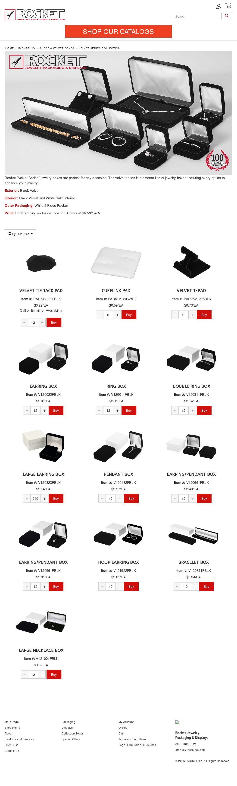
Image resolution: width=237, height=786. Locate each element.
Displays (67, 727)
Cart (121, 733)
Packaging (68, 722)
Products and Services (19, 739)
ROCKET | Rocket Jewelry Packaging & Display (35, 15)
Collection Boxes (73, 733)
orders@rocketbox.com (190, 750)
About (8, 733)
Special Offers (71, 739)
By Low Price (21, 234)
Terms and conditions (132, 739)
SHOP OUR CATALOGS (118, 31)
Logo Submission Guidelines (137, 745)
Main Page (12, 722)
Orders (122, 727)
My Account (126, 722)
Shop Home (12, 727)
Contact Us (12, 750)
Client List (11, 745)
